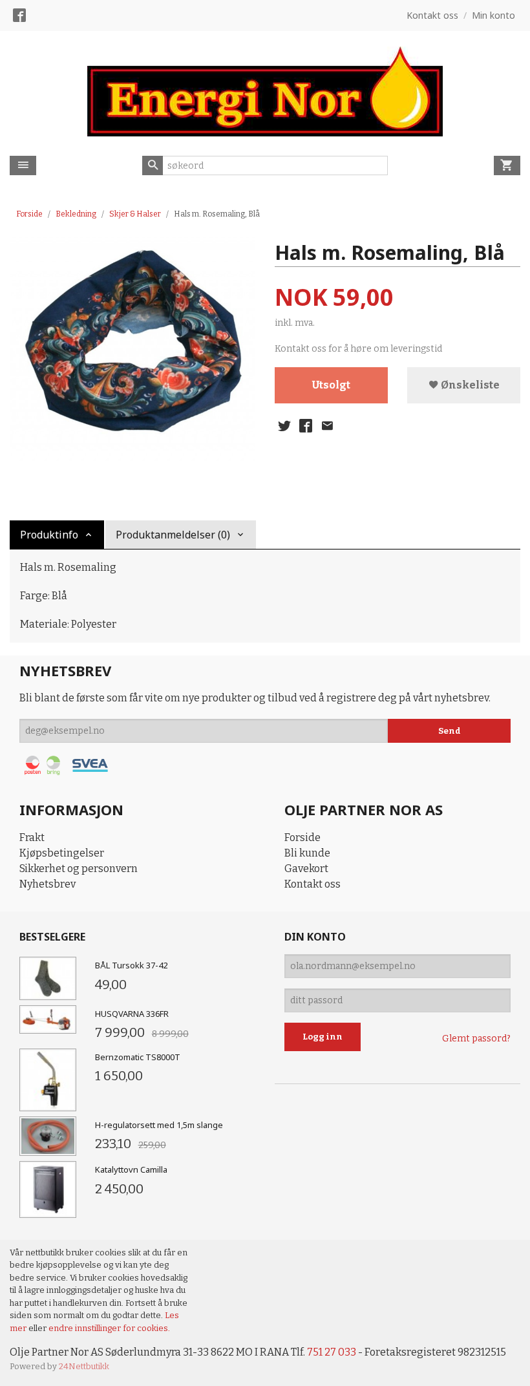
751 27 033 (331, 1352)
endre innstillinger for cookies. (109, 1328)
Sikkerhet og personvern (78, 868)
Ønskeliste (469, 385)
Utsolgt (331, 385)
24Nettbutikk (84, 1366)
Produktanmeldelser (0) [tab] (173, 535)
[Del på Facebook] (305, 426)
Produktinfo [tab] (49, 535)
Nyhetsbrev (47, 884)
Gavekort (306, 868)
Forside (29, 214)
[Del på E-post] (327, 426)
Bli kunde (307, 853)
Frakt (32, 837)
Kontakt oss (312, 884)
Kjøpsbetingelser (61, 853)
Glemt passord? (476, 1038)
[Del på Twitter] (284, 426)
